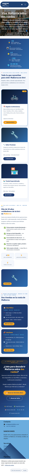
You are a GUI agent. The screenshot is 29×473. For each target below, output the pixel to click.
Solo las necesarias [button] (16, 470)
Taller (5, 450)
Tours (5, 448)
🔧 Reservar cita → (9, 158)
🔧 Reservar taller (14, 398)
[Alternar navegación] (25, 4)
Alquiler (6, 446)
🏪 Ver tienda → (9, 195)
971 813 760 (8, 315)
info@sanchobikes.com (12, 424)
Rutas (5, 452)
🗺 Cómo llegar (9, 323)
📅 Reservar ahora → (10, 122)
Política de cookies (9, 465)
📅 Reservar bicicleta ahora (14, 393)
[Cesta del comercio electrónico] (21, 4)
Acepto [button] (25, 470)
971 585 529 (8, 340)
